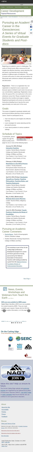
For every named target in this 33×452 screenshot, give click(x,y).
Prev (4, 310)
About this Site (6, 407)
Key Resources (10, 7)
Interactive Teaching (12, 148)
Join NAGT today (26, 392)
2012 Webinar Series (21, 139)
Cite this (7, 442)
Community (25, 7)
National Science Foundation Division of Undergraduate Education (17, 264)
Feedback (4, 416)
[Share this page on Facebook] (31, 26)
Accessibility (5, 409)
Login (21, 4)
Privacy (4, 414)
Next (28, 310)
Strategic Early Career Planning (15, 198)
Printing (4, 412)
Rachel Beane (9, 234)
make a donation (7, 394)
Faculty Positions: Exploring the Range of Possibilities (16, 212)
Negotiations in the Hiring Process (16, 163)
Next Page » (27, 278)
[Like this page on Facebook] (31, 24)
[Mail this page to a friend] (31, 33)
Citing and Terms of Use (8, 423)
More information (5, 435)
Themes (3, 7)
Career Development (13, 16)
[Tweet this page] (31, 29)
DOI (3, 442)
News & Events (18, 7)
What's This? (4, 446)
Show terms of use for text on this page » (10, 430)
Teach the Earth (3, 16)
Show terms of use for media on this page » (11, 433)
